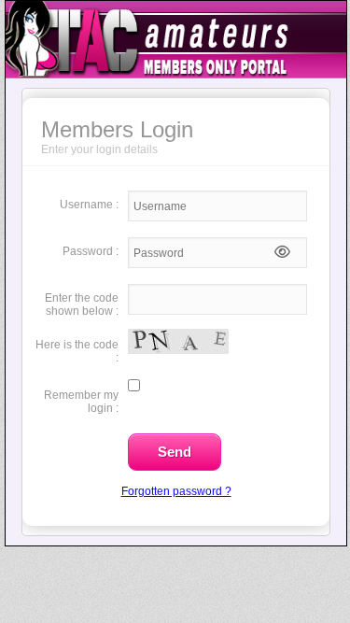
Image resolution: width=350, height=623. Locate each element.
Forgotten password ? (176, 491)
